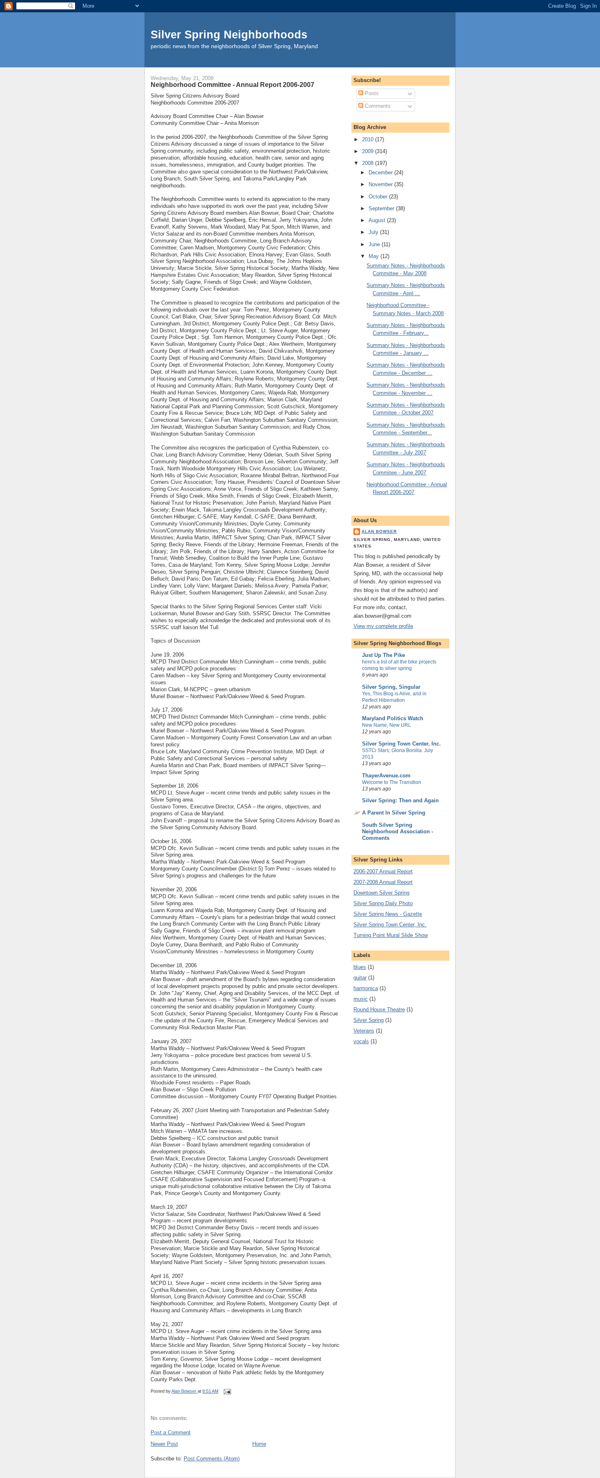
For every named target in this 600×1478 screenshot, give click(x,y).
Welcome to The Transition (391, 782)
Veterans (363, 1031)
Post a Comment (171, 1432)
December (381, 172)
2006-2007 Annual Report (383, 871)
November (381, 184)
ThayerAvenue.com (386, 775)
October (379, 197)
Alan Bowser (379, 531)
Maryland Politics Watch (392, 718)
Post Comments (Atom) (212, 1459)
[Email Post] (227, 1391)
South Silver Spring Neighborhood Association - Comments (397, 831)
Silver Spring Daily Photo (383, 903)
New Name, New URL (386, 725)
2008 (368, 163)
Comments (377, 106)
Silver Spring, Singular (391, 687)
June (375, 244)
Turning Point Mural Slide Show (390, 935)
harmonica (365, 988)
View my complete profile (383, 626)
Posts (371, 93)
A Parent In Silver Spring (393, 813)
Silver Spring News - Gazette (387, 914)
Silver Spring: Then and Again (400, 800)
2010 (368, 139)
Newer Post (164, 1444)
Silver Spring (368, 1020)
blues (359, 967)
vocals (361, 1041)
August (378, 220)
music (360, 999)
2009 (368, 151)
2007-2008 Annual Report (383, 882)
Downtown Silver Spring (381, 893)
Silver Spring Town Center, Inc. (401, 744)
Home (259, 1444)
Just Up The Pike (383, 655)
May (374, 256)
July (374, 232)
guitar (360, 978)
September (382, 208)
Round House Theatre (379, 1009)
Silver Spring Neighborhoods (229, 34)
